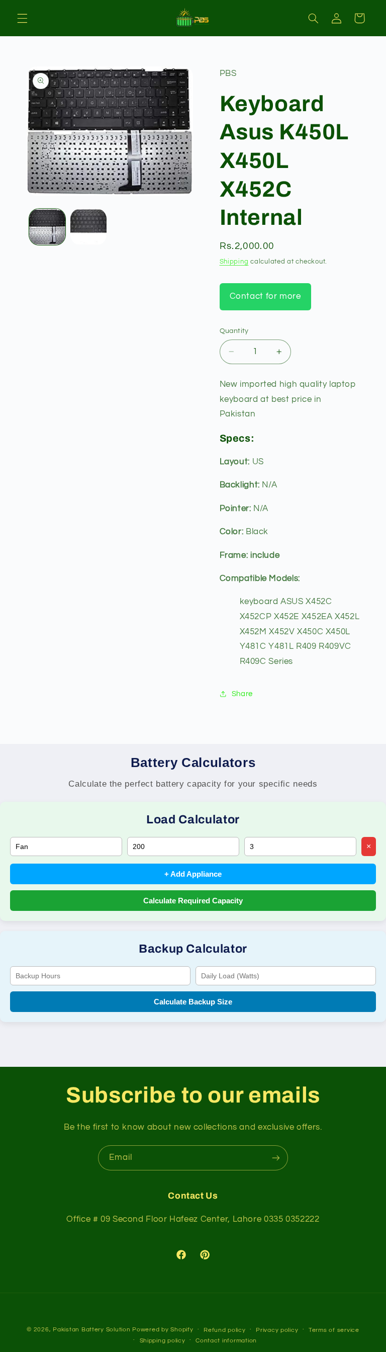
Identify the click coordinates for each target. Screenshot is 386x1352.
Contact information (226, 1340)
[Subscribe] (275, 1157)
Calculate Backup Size (193, 1001)
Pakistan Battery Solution (91, 1329)
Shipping (234, 262)
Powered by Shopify (162, 1329)
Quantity (234, 330)
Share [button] (242, 694)
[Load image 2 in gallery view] (88, 227)
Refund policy (225, 1330)
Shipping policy (162, 1340)
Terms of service (334, 1330)
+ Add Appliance (193, 874)
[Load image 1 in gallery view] (47, 227)
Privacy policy (277, 1330)
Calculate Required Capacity (193, 900)
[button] (22, 18)
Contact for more (265, 296)
